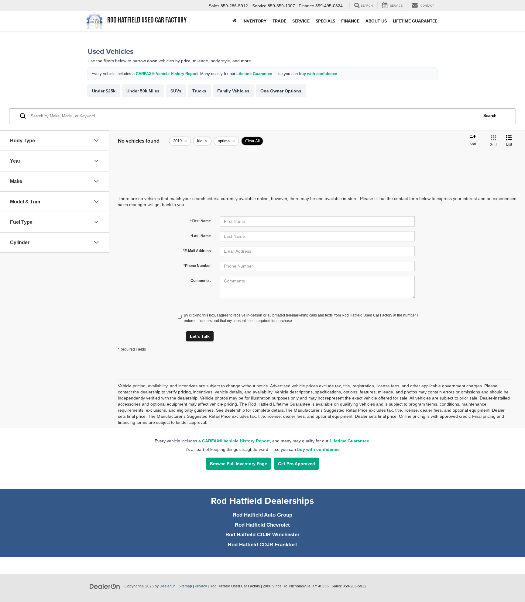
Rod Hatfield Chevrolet (262, 525)
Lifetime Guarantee (415, 21)
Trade (279, 21)
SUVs (175, 90)
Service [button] (301, 21)
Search (489, 115)
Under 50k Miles (143, 90)
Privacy (201, 586)
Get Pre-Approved (296, 463)
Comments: (200, 281)
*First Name (200, 221)
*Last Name (200, 236)
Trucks (199, 90)
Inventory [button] (254, 21)
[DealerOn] (104, 585)
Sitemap (185, 586)
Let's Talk (200, 336)
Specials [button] (325, 21)
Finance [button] (350, 21)
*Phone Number (197, 266)
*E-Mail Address (197, 251)
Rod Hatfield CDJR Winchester (262, 535)
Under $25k (103, 90)
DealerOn (168, 586)
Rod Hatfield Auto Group (262, 515)
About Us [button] (376, 21)
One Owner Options (280, 90)
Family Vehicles (233, 90)
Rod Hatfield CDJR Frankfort (262, 545)
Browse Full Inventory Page (238, 463)
